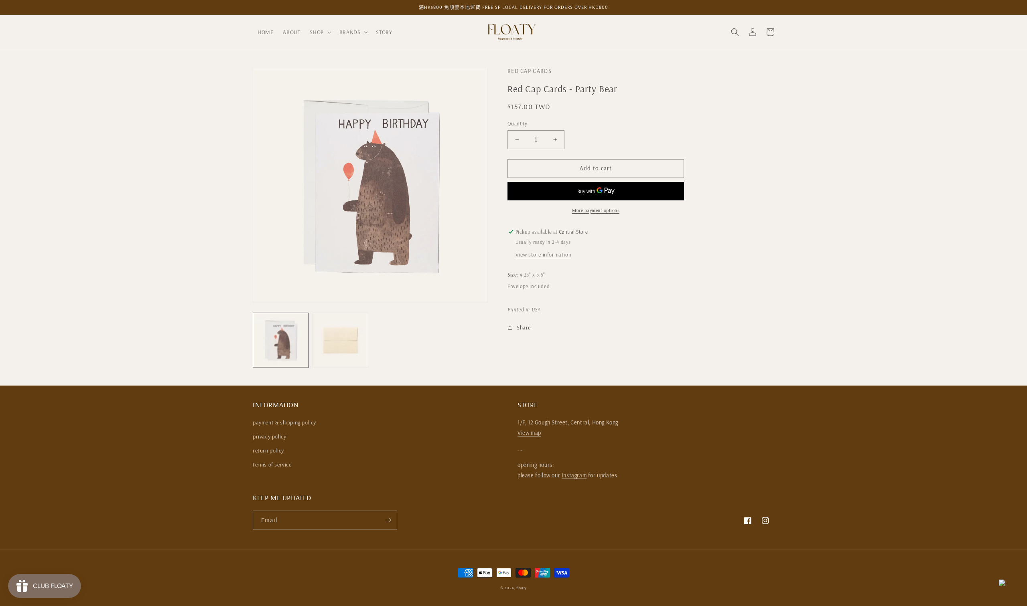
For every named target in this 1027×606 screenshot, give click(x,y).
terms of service (272, 464)
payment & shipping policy (284, 422)
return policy (268, 450)
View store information (543, 254)
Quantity (517, 123)
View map (529, 432)
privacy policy (269, 436)
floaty (521, 587)
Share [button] (524, 327)
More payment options (595, 210)
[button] (319, 32)
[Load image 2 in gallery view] (340, 340)
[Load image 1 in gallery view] (281, 340)
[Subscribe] (388, 520)
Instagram (574, 475)
